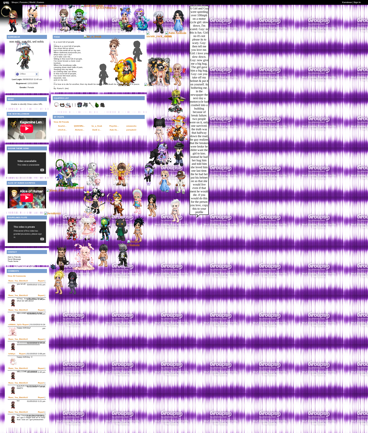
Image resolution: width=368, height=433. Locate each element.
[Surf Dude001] (119, 185)
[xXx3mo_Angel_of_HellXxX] (101, 266)
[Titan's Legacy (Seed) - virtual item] (97, 107)
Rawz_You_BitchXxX (18, 281)
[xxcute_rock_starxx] (159, 36)
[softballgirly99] (56, 294)
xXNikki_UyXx (15, 324)
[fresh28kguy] (179, 193)
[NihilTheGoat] (158, 85)
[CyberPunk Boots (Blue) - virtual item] (85, 107)
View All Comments (17, 276)
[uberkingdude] (77, 31)
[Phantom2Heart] (173, 222)
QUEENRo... (79, 126)
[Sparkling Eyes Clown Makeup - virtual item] (74, 107)
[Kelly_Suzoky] (67, 187)
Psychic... (114, 126)
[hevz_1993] (70, 294)
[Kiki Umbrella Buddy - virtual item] (68, 107)
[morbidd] (69, 240)
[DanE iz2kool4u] (123, 31)
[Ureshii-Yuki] (90, 184)
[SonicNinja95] (177, 165)
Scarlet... (62, 126)
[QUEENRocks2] (107, 7)
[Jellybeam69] (147, 184)
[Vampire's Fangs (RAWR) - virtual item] (56, 107)
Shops (15, 2)
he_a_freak (97, 126)
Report (41, 281)
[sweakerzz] (52, 213)
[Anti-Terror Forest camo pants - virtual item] (102, 107)
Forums (24, 2)
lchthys (11, 354)
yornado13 (131, 130)
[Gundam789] (138, 62)
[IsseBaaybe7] (175, 85)
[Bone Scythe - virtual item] (91, 107)
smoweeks (131, 126)
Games (40, 2)
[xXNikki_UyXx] (83, 269)
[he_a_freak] (92, 36)
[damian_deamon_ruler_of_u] (125, 85)
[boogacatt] (85, 240)
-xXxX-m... (62, 130)
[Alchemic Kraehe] (30, 31)
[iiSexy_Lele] (55, 190)
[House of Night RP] (105, 85)
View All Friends (61, 122)
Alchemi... (79, 130)
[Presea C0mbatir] (138, 245)
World (32, 2)
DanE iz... (96, 130)
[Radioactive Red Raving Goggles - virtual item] (62, 107)
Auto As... (114, 130)
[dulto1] (41, 5)
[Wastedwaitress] (137, 30)
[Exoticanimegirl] (162, 192)
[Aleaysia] (150, 216)
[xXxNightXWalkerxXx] (62, 31)
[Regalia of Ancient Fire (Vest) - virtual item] (79, 107)
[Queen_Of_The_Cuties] (135, 213)
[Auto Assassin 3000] (176, 36)
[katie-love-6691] (92, 5)
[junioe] (121, 266)
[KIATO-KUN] (174, 112)
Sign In (357, 2)
